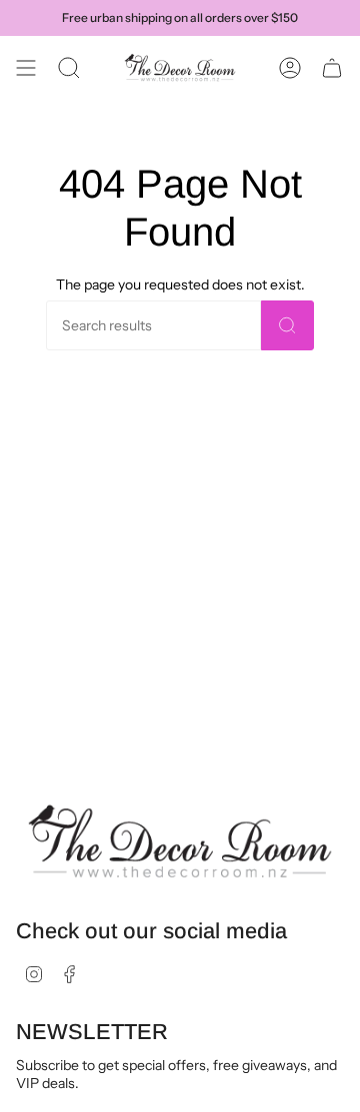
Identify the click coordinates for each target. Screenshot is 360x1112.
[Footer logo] (180, 842)
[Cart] (332, 68)
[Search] (287, 325)
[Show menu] (26, 68)
